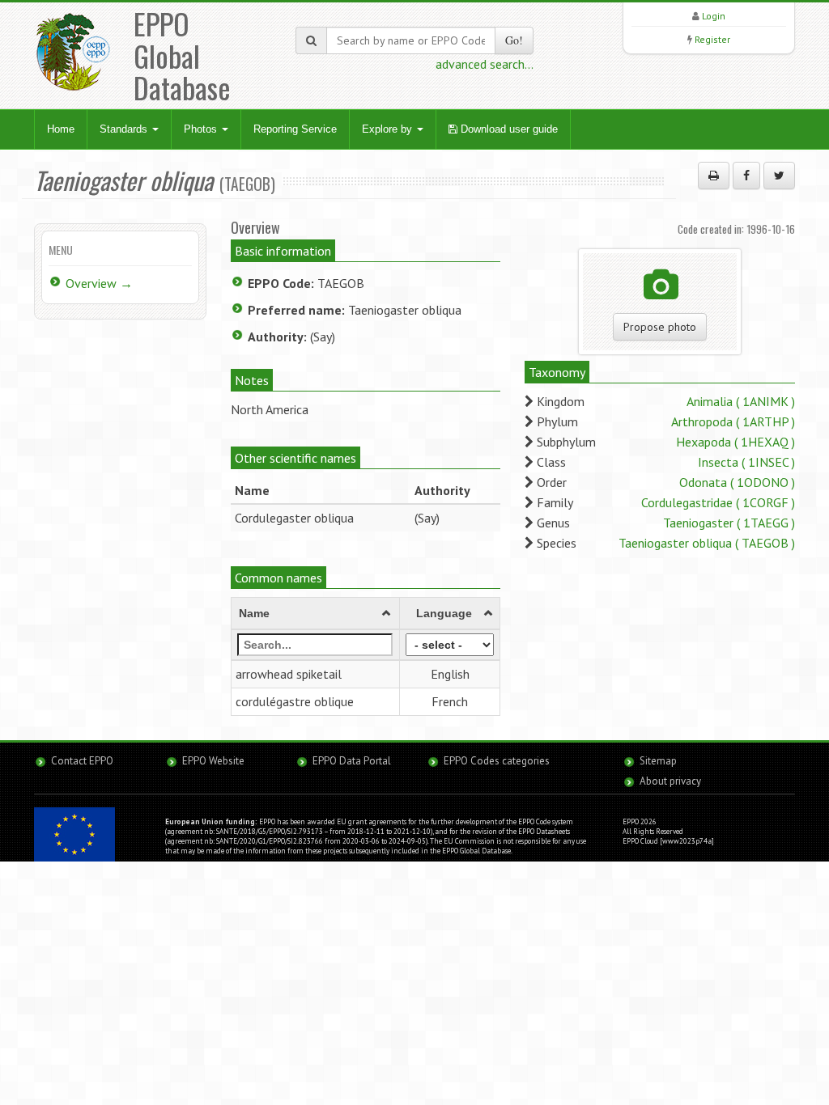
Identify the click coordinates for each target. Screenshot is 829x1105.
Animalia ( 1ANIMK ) (741, 401)
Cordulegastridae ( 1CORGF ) (718, 502)
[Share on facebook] (746, 175)
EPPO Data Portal (351, 761)
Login (713, 16)
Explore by (388, 129)
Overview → (99, 283)
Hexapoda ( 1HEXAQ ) (735, 442)
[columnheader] (315, 614)
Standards (125, 129)
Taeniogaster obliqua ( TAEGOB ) (707, 543)
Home (60, 129)
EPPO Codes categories (497, 761)
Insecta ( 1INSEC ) (746, 462)
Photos (202, 129)
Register (712, 39)
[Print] (713, 175)
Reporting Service (295, 129)
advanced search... (485, 64)
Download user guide (507, 129)
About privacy (670, 781)
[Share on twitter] (779, 175)
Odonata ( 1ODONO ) (737, 482)
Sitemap (658, 761)
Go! (514, 40)
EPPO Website (213, 761)
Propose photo (659, 327)
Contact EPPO (82, 761)
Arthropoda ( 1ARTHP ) (733, 421)
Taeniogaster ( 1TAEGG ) (729, 522)
